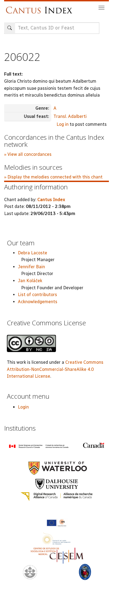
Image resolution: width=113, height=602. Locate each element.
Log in (62, 124)
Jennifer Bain (31, 266)
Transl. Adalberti (70, 116)
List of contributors (37, 294)
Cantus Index (51, 199)
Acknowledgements (37, 301)
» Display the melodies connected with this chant (53, 177)
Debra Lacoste (32, 252)
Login (23, 407)
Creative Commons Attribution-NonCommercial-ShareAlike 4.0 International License (55, 369)
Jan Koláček (30, 280)
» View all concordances (28, 154)
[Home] (40, 7)
